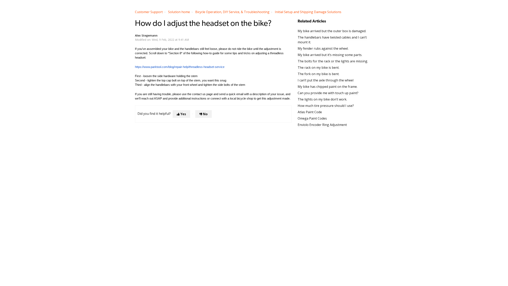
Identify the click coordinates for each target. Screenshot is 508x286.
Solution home (179, 12)
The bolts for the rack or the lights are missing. (333, 61)
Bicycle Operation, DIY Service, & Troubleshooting (232, 12)
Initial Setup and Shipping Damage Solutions (308, 12)
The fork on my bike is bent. (318, 74)
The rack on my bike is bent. (318, 67)
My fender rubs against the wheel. (323, 48)
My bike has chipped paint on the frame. (327, 86)
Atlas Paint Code (310, 112)
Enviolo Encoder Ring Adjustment (322, 125)
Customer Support (149, 12)
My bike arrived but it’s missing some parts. (330, 55)
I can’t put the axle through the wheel (325, 80)
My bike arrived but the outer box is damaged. (332, 31)
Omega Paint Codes (312, 118)
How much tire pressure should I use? (326, 105)
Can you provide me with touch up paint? (328, 93)
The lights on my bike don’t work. (322, 99)
